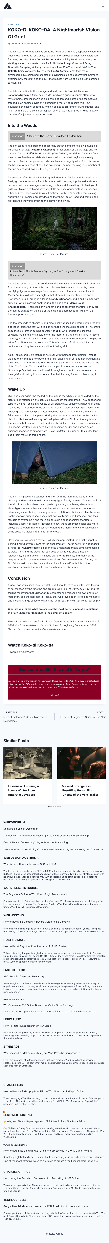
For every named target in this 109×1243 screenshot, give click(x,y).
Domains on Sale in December (20, 828)
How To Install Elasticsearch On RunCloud (27, 1025)
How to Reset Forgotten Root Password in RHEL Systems (36, 946)
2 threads (11, 1046)
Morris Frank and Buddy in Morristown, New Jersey (25, 717)
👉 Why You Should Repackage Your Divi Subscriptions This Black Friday (44, 1121)
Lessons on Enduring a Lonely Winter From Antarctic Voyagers (23, 790)
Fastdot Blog (14, 970)
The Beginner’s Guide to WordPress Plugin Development (35, 894)
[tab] (49, 806)
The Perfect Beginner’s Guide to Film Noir (82, 715)
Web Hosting (13, 915)
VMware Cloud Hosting (15, 1145)
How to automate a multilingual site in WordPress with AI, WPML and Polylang (47, 1150)
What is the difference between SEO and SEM (29, 864)
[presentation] (27, 763)
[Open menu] (103, 5)
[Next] (100, 775)
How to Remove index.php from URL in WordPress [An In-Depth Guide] (43, 1091)
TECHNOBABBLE (15, 1200)
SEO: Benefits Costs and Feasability (23, 976)
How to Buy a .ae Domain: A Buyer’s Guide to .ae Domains (37, 921)
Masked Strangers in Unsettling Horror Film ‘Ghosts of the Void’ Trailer (80, 790)
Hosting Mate (14, 940)
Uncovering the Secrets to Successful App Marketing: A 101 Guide (41, 1178)
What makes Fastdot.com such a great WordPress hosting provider (41, 1053)
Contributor (16, 43)
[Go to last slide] (8, 775)
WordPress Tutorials (20, 888)
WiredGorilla (14, 822)
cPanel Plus (13, 1085)
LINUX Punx (12, 1019)
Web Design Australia (21, 857)
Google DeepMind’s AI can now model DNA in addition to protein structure (45, 1206)
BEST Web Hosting (17, 1115)
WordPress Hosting (13, 999)
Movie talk (13, 24)
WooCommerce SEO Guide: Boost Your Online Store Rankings (38, 1005)
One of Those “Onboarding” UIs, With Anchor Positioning (35, 842)
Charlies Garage (16, 1172)
